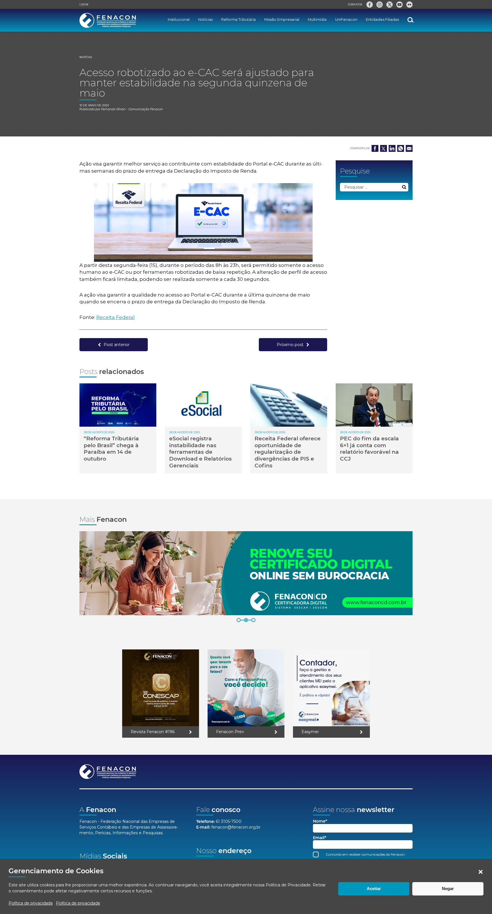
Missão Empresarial (281, 19)
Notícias (205, 19)
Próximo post (290, 344)
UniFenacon (346, 19)
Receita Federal (115, 317)
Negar (448, 888)
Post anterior (117, 344)
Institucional (179, 19)
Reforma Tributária (238, 19)
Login (83, 4)
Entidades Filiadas (382, 19)
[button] (480, 872)
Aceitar (374, 888)
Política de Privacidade (288, 885)
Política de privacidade (31, 903)
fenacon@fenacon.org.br (236, 827)
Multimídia (317, 19)
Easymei (310, 731)
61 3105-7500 (228, 821)
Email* (319, 837)
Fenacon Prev (230, 731)
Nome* (320, 821)
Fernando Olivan (113, 109)
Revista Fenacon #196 (153, 731)
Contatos (355, 4)
